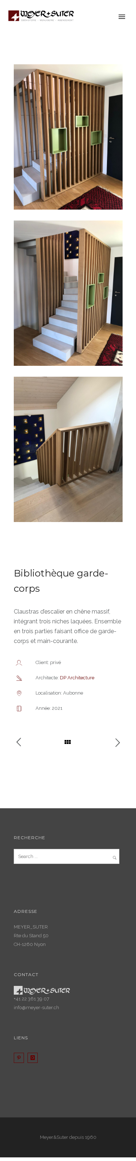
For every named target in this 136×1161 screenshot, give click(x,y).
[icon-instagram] (34, 1058)
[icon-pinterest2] (21, 1058)
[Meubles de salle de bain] (22, 742)
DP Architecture (77, 677)
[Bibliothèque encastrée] (114, 742)
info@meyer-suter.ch (36, 1007)
